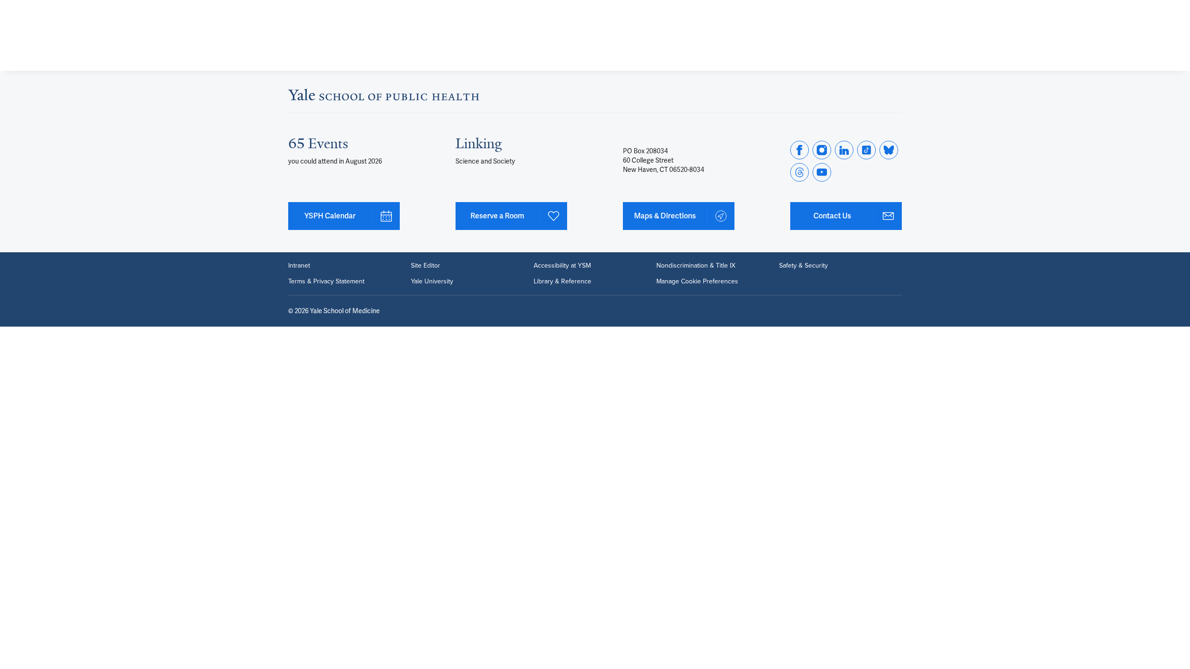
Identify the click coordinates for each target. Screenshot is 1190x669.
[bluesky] (888, 150)
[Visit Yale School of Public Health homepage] (383, 97)
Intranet (299, 266)
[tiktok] (866, 150)
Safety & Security (803, 266)
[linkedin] (844, 150)
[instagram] (822, 150)
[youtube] (822, 172)
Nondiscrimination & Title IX (695, 266)
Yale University (432, 281)
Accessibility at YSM (562, 266)
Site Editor (425, 266)
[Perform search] (896, 12)
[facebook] (799, 150)
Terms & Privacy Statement (326, 281)
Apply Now (860, 47)
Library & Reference (562, 281)
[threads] (799, 172)
